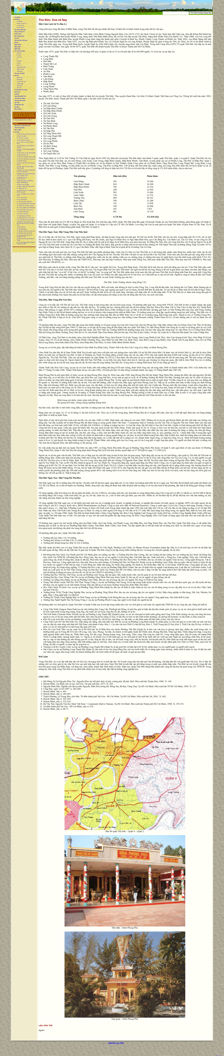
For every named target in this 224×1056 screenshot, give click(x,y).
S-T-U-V (19, 63)
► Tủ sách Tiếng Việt (22, 211)
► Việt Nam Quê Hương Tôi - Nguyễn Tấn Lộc (25, 235)
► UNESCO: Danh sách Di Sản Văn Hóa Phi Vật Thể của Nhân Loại (25, 223)
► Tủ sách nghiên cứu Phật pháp (26, 207)
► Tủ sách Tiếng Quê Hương (25, 209)
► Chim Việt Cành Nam (23, 140)
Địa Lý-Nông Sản (19, 36)
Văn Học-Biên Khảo (20, 100)
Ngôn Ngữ (17, 48)
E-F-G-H (19, 55)
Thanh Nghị (20, 83)
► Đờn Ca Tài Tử (21, 23)
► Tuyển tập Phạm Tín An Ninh (25, 217)
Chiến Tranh (18, 33)
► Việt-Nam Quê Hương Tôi (24, 233)
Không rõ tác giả (21, 67)
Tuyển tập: (20, 71)
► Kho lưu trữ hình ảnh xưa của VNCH (26, 163)
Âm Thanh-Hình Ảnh (20, 29)
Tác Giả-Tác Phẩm (20, 51)
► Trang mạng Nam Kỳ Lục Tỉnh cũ (22, 120)
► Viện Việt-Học (21, 227)
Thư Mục (17, 107)
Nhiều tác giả (20, 69)
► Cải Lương (20, 25)
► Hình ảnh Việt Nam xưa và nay (26, 159)
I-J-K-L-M (19, 57)
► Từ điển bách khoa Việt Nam (25, 219)
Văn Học (19, 87)
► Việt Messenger (22, 229)
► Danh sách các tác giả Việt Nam (26, 152)
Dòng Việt (19, 79)
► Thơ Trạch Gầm (22, 197)
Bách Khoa (20, 77)
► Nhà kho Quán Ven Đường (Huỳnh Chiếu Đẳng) (25, 181)
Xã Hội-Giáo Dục (19, 104)
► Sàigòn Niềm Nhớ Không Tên (25, 186)
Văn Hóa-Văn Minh (20, 98)
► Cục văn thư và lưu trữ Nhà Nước (25, 142)
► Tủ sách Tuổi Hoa (22, 213)
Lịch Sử (17, 38)
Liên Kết (17, 132)
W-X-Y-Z (19, 65)
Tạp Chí (17, 75)
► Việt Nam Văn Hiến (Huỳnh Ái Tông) (25, 239)
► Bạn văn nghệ (21, 136)
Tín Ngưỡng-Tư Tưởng (21, 89)
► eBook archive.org (22, 154)
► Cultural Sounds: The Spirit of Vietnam (25, 146)
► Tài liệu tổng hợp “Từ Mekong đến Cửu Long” (25, 191)
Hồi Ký (16, 42)
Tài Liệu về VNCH (19, 73)
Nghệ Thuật (18, 44)
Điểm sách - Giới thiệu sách (22, 125)
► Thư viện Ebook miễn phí (24, 201)
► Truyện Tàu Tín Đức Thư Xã (25, 205)
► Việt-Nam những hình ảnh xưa (26, 231)
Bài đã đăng (18, 109)
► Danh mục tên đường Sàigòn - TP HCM (26, 150)
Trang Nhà (17, 17)
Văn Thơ (17, 102)
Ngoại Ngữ (18, 46)
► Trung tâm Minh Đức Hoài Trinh (26, 203)
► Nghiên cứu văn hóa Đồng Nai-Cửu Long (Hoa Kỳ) (26, 170)
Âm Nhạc (17, 19)
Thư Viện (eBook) (19, 127)
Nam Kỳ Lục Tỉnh (39, 11)
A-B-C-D (19, 53)
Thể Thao (17, 92)
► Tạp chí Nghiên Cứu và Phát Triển (25, 194)
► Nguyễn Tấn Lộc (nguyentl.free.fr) (22, 178)
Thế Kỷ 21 (19, 85)
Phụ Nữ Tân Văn (21, 81)
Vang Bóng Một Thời (20, 96)
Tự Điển (17, 94)
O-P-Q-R (19, 61)
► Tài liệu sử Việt (21, 188)
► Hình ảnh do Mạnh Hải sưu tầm (26, 156)
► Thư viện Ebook (22, 199)
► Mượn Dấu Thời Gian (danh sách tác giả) (25, 167)
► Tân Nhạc (20, 27)
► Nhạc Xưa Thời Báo (23, 184)
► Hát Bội (19, 21)
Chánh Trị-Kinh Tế (20, 31)
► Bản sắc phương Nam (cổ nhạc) (26, 134)
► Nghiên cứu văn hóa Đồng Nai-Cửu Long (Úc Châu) (26, 174)
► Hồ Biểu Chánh (22, 161)
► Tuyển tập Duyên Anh (23, 215)
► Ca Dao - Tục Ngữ (22, 138)
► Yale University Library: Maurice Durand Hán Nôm (26, 243)
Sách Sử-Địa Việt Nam (21, 40)
